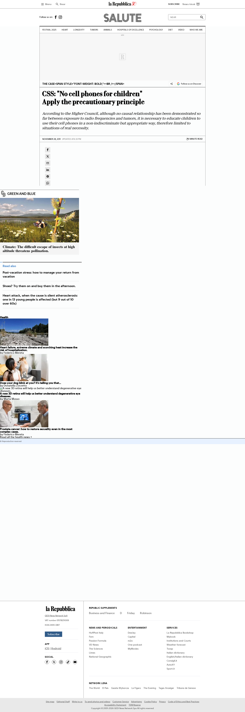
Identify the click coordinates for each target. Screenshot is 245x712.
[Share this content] (171, 83)
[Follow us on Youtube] (75, 662)
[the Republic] (122, 5)
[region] (204, 4)
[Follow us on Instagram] (61, 17)
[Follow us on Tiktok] (68, 662)
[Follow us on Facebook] (56, 17)
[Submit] (202, 17)
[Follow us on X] (54, 662)
